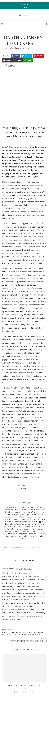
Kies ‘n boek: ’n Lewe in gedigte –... (24, 685)
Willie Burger (15, 48)
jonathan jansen (33, 547)
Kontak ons (24, 4)
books (6, 547)
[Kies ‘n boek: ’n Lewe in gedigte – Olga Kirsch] (24, 668)
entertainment (17, 547)
